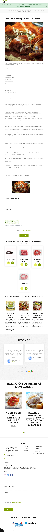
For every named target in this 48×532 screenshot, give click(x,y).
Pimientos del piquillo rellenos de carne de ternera (13, 417)
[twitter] (8, 475)
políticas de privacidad (16, 502)
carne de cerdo (25, 465)
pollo (14, 467)
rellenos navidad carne (31, 468)
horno (12, 465)
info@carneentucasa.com (11, 458)
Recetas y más (39, 446)
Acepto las (13, 502)
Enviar (8, 509)
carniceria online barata (31, 470)
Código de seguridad (9, 218)
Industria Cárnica (27, 453)
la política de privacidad (27, 230)
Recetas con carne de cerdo (29, 10)
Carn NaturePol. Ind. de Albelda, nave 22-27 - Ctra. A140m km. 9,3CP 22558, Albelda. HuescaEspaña (12, 448)
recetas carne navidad (9, 470)
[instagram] (5, 475)
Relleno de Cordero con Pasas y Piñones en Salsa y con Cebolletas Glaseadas (34, 419)
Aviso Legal (12, 530)
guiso (31, 467)
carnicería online (14, 468)
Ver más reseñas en (19, 371)
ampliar (5, 471)
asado (9, 465)
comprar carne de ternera (19, 470)
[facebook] (11, 475)
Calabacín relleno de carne (10, 315)
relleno (17, 467)
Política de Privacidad (33, 530)
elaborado (27, 467)
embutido (22, 467)
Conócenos (26, 448)
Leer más (13, 425)
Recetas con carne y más (14, 10)
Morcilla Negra (10, 259)
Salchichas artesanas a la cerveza (24, 315)
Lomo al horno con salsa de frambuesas (37, 315)
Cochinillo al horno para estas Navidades (22, 19)
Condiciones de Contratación (21, 530)
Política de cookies (40, 453)
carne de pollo (18, 465)
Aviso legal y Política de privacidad (38, 450)
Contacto (26, 446)
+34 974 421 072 (10, 454)
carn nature (9, 467)
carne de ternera (22, 468)
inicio (5, 10)
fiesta (6, 465)
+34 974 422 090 (10, 455)
